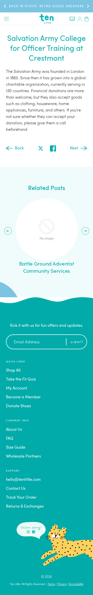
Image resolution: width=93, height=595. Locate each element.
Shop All (13, 371)
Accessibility (76, 584)
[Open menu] (6, 18)
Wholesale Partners (23, 457)
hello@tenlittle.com (23, 480)
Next (74, 148)
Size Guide (15, 448)
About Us (14, 430)
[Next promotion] (87, 6)
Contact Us (16, 489)
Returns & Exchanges (25, 507)
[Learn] (72, 18)
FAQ (9, 439)
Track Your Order (21, 498)
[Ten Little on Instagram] (28, 532)
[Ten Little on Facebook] (33, 532)
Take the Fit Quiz (21, 379)
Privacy (62, 584)
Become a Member (23, 397)
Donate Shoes (18, 406)
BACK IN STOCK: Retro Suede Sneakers (46, 6)
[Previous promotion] (5, 6)
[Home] (46, 19)
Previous (8, 231)
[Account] (79, 18)
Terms (51, 584)
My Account (16, 388)
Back (19, 148)
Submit (76, 342)
